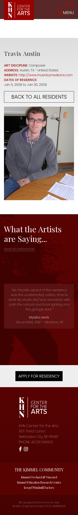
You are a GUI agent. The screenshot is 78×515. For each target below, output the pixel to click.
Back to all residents (39, 96)
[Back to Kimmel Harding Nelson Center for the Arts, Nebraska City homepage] (19, 17)
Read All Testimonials (19, 249)
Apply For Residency (39, 376)
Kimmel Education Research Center (39, 482)
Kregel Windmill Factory (39, 488)
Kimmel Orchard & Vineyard (39, 477)
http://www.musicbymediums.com (46, 75)
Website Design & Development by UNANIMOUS (39, 506)
